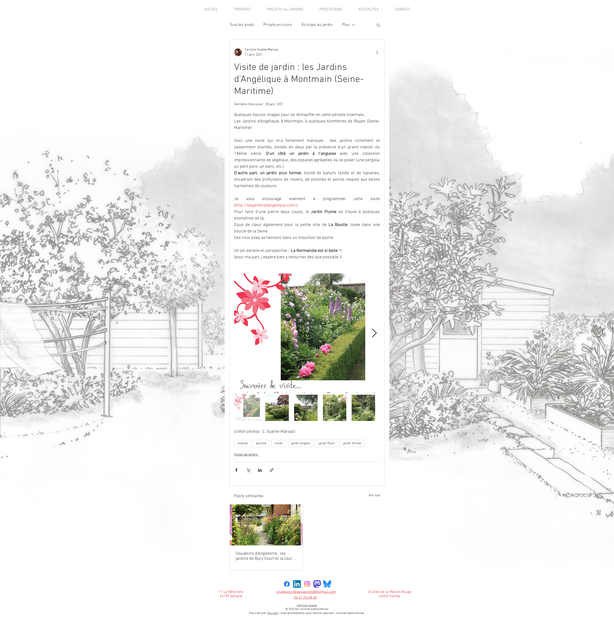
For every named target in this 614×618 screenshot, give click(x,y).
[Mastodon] (317, 584)
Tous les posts (242, 25)
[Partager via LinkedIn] (260, 470)
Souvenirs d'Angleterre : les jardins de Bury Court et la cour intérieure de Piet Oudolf (264, 556)
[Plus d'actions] (377, 52)
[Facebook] (287, 584)
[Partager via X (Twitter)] (248, 470)
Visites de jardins (246, 455)
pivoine (261, 443)
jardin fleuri (327, 443)
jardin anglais (300, 443)
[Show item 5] (363, 407)
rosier (278, 443)
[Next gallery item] (374, 333)
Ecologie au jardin (316, 25)
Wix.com (331, 616)
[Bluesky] (327, 584)
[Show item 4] (334, 407)
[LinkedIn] (297, 584)
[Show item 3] (306, 407)
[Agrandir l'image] (307, 333)
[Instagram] (307, 584)
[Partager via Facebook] (236, 470)
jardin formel (352, 443)
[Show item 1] (248, 407)
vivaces (242, 443)
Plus (345, 25)
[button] (378, 25)
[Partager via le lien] (271, 470)
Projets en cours (277, 25)
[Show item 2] (277, 407)
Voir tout (374, 495)
